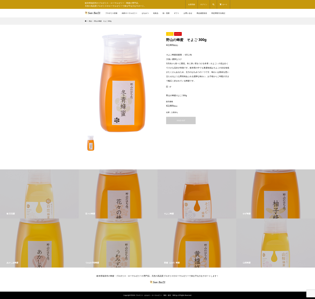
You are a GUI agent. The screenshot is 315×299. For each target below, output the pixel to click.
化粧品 (155, 13)
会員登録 (191, 4)
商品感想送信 (202, 13)
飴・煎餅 (166, 13)
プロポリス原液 (111, 13)
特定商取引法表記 (218, 13)
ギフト (176, 13)
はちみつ (145, 13)
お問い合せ (188, 13)
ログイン (203, 4)
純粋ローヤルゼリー (129, 13)
